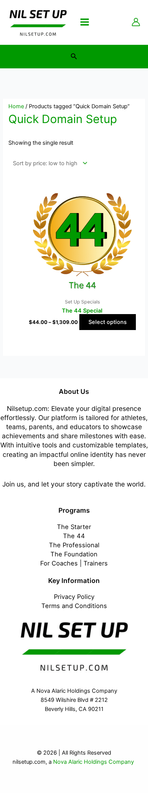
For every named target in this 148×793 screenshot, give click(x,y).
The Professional (74, 545)
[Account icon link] (135, 22)
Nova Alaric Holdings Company (94, 761)
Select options (107, 322)
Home (16, 106)
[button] (74, 56)
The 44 (74, 536)
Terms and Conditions (74, 606)
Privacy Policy (74, 596)
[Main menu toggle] (84, 22)
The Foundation (74, 554)
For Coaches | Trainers (74, 563)
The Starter (74, 527)
